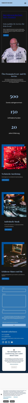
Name (3, 287)
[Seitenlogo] (7, 4)
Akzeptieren (14, 367)
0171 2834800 (7, 334)
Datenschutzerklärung (14, 364)
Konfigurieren (5, 398)
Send (14, 325)
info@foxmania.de (7, 336)
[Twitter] (9, 342)
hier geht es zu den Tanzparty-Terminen (13, 16)
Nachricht (4, 293)
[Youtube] (12, 342)
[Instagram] (6, 342)
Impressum (16, 396)
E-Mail (3, 309)
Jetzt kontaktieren (5, 179)
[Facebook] (3, 342)
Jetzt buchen (6, 35)
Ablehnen (12, 401)
